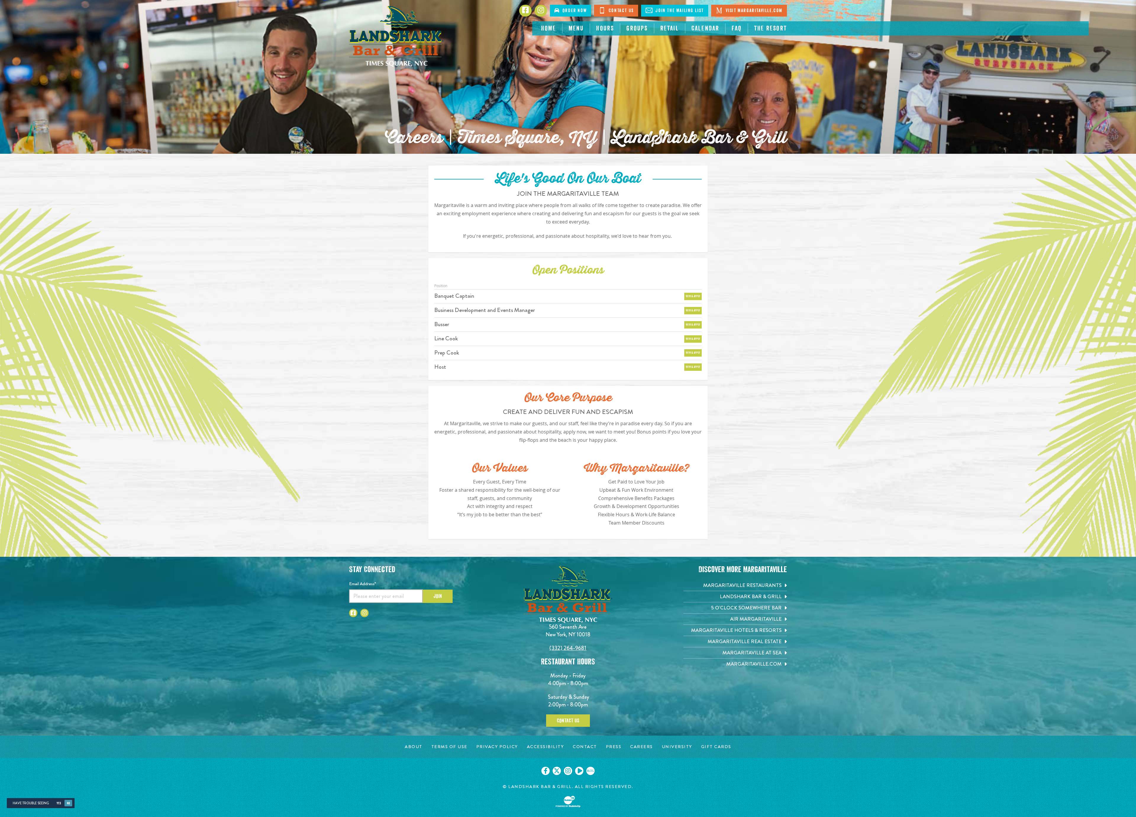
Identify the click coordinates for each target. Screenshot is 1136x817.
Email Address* (362, 583)
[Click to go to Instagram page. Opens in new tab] (364, 613)
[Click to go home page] (396, 36)
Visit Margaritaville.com (753, 10)
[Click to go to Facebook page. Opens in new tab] (353, 613)
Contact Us (620, 10)
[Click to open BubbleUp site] (568, 801)
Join (437, 596)
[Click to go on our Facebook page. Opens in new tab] (545, 771)
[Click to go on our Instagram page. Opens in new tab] (568, 771)
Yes (59, 803)
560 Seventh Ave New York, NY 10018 (568, 630)
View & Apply (693, 296)
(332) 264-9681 (567, 648)
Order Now (573, 10)
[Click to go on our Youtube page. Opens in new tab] (579, 771)
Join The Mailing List (679, 10)
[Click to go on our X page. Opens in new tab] (557, 771)
